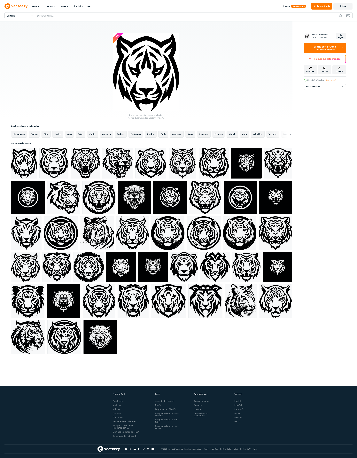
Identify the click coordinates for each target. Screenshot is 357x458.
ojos (69, 134)
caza (244, 134)
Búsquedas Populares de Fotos (167, 420)
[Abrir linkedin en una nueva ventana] (135, 449)
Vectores (36, 6)
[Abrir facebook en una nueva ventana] (126, 449)
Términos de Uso (211, 449)
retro (80, 134)
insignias (272, 134)
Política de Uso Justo (248, 449)
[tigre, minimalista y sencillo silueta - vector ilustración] (24, 163)
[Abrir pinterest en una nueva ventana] (139, 449)
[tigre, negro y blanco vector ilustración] (278, 163)
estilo (163, 134)
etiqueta (218, 134)
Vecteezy (117, 405)
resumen (203, 134)
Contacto (198, 405)
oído (46, 134)
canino (34, 134)
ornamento (19, 134)
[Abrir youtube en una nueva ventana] (152, 449)
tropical (150, 134)
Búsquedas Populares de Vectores (167, 414)
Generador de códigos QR (125, 436)
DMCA (158, 405)
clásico (92, 134)
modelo (232, 134)
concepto (176, 134)
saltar (190, 134)
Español (238, 405)
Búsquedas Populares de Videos (167, 427)
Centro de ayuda (202, 401)
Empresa (117, 413)
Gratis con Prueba (325, 48)
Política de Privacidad (229, 449)
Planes (286, 6)
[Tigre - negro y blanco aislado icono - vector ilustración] (170, 197)
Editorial (77, 6)
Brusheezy (118, 401)
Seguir (341, 37)
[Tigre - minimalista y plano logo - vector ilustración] (246, 163)
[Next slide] (287, 134)
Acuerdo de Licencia (164, 401)
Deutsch (238, 413)
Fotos (50, 6)
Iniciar (343, 6)
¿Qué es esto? (330, 80)
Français (238, 417)
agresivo (106, 134)
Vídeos (62, 6)
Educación (118, 417)
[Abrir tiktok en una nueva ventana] (144, 449)
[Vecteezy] (15, 6)
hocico (58, 134)
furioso (120, 134)
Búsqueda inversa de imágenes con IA (123, 426)
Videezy (116, 409)
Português (239, 409)
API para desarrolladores (124, 421)
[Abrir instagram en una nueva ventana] (130, 449)
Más (89, 6)
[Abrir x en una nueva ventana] (148, 449)
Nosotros (198, 409)
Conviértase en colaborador (201, 414)
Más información (313, 87)
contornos (135, 134)
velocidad (257, 134)
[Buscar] (340, 15)
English (237, 401)
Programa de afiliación (165, 409)
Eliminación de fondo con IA (126, 432)
